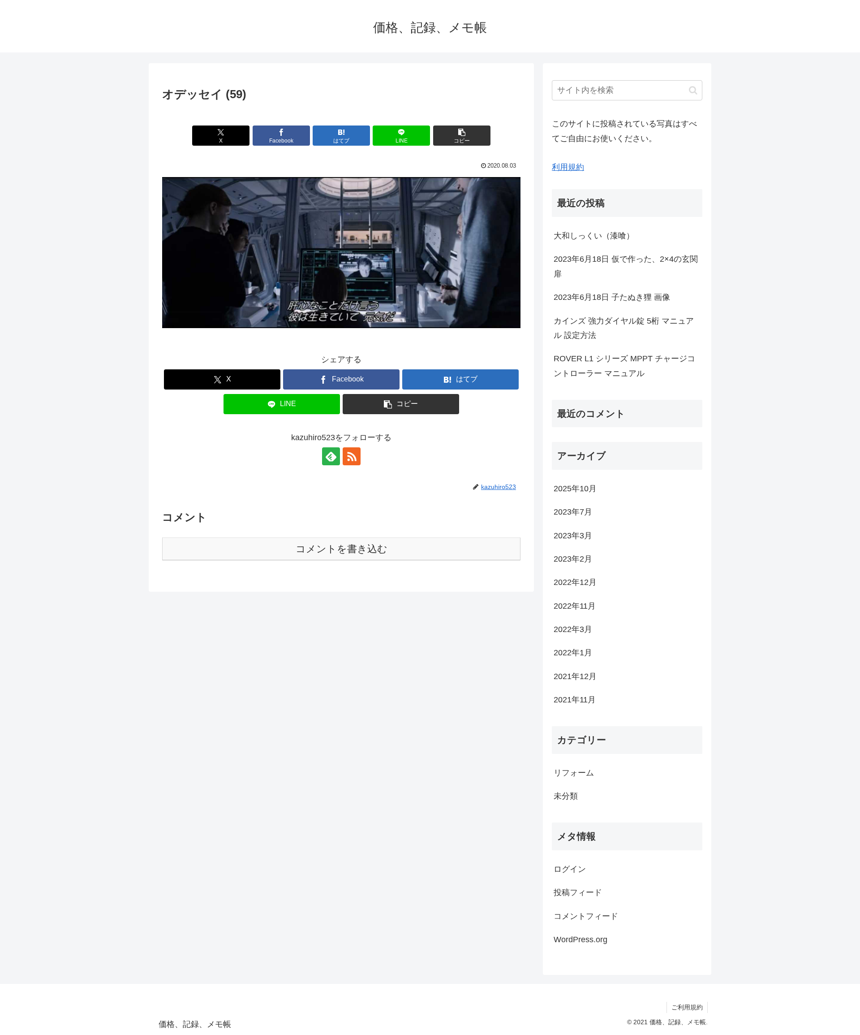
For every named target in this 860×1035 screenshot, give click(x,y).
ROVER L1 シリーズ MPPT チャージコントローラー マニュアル (624, 365)
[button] (461, 136)
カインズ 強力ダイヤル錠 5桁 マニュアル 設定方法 (624, 328)
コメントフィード (586, 916)
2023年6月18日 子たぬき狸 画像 (612, 297)
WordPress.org (580, 939)
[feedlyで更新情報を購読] (331, 456)
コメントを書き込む (341, 548)
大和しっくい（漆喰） (594, 235)
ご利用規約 (687, 1007)
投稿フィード (578, 892)
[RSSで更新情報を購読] (352, 456)
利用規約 (568, 167)
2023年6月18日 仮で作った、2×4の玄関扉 (626, 266)
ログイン (570, 869)
